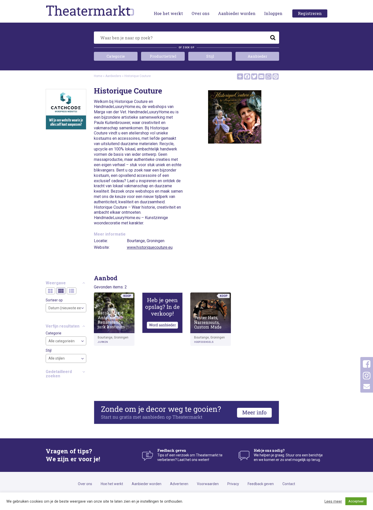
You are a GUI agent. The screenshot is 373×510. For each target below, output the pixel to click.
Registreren (310, 13)
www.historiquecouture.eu (150, 247)
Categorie (116, 56)
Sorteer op (54, 300)
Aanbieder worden (237, 13)
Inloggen (273, 13)
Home (98, 76)
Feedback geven (261, 484)
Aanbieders (113, 76)
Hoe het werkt (168, 13)
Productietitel (163, 56)
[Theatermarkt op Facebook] (366, 364)
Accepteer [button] (356, 501)
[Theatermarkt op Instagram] (366, 375)
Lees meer (333, 501)
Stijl (210, 56)
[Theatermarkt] (90, 10)
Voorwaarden (208, 484)
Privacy (233, 484)
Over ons (200, 13)
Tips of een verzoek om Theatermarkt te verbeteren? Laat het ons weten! (190, 455)
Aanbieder (257, 56)
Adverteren (179, 484)
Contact (288, 484)
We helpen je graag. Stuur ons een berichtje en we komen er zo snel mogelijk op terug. (288, 455)
